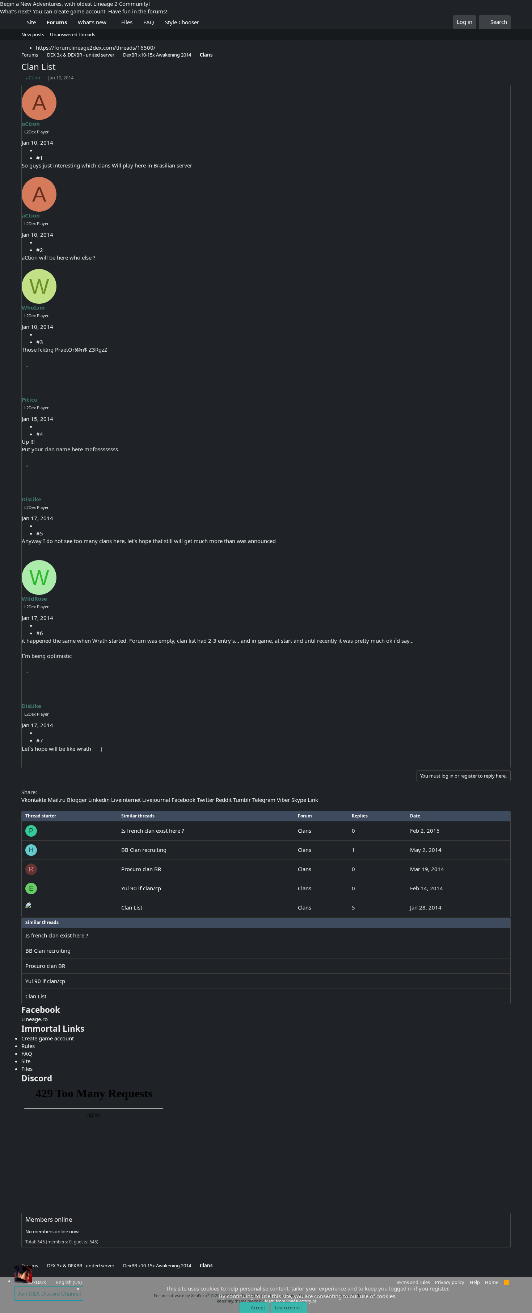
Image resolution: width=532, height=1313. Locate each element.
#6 (39, 633)
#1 (39, 157)
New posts (32, 34)
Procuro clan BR (141, 869)
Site (31, 22)
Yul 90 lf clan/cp (141, 888)
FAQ (148, 22)
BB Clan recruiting (143, 849)
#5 (39, 533)
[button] (112, 22)
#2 (39, 249)
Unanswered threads (72, 34)
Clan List (131, 907)
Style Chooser (182, 22)
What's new (92, 22)
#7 (39, 740)
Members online (48, 1219)
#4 (39, 434)
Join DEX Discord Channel (49, 1294)
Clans (304, 830)
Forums (57, 22)
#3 (39, 341)
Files (126, 22)
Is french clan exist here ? (152, 830)
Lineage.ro (34, 1019)
